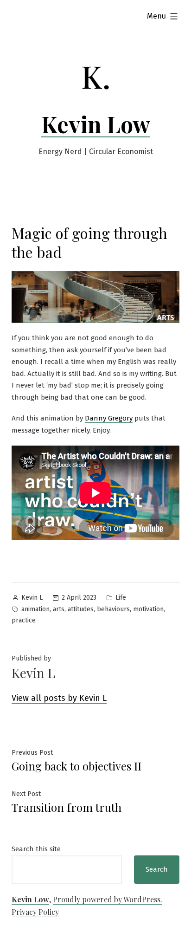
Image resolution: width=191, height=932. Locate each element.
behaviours (113, 609)
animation (35, 609)
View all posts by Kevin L (59, 698)
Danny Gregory (109, 418)
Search (157, 869)
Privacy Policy (35, 912)
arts (58, 609)
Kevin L (32, 598)
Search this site (36, 849)
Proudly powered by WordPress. (107, 899)
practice (24, 620)
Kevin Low (95, 124)
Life (120, 598)
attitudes (81, 609)
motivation (148, 609)
